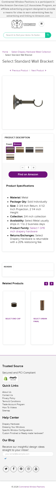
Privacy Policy (8, 398)
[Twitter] (6, 469)
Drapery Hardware (10, 424)
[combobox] (24, 35)
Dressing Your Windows (13, 427)
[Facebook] (13, 469)
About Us (6, 392)
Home (5, 52)
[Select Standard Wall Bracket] (28, 102)
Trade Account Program (13, 404)
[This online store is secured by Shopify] (10, 378)
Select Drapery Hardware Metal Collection (31, 52)
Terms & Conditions (11, 401)
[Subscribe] (5, 458)
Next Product (37, 70)
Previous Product (20, 70)
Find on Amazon (28, 174)
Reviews (8, 267)
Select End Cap (12, 319)
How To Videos (9, 407)
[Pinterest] (21, 469)
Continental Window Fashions (32, 487)
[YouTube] (36, 469)
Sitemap (6, 410)
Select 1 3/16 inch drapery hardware (27, 229)
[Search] (48, 35)
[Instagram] (28, 469)
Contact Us (7, 395)
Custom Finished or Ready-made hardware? (23, 433)
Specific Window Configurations (17, 430)
